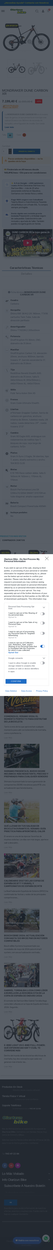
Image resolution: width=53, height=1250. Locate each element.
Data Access (26, 691)
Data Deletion (11, 691)
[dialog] (26, 625)
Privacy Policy (42, 691)
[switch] (42, 613)
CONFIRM (16, 681)
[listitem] (26, 607)
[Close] (47, 559)
